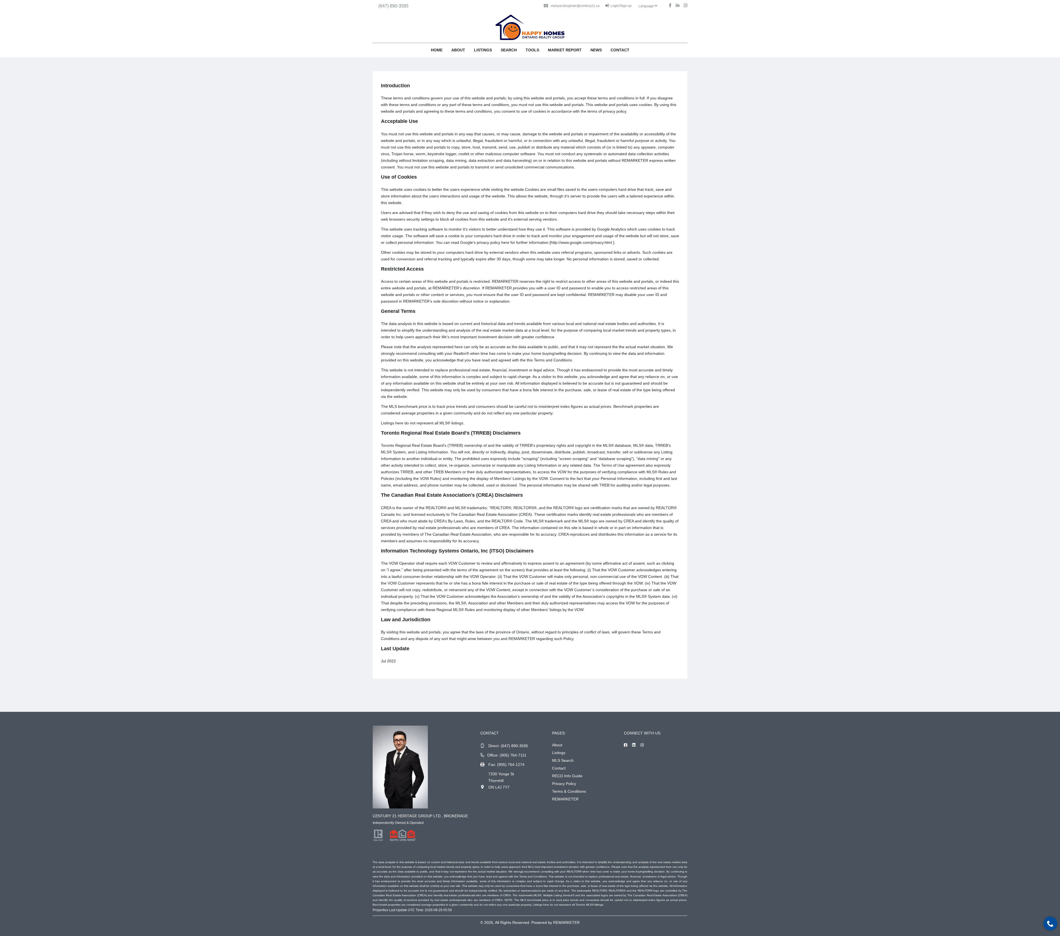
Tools (532, 50)
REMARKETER (565, 799)
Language (646, 6)
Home (436, 50)
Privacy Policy (564, 783)
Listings (483, 50)
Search (509, 50)
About (458, 50)
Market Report (565, 50)
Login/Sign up (621, 6)
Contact (620, 50)
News (596, 50)
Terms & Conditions (569, 791)
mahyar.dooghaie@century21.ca (575, 6)
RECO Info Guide (567, 776)
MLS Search (563, 760)
